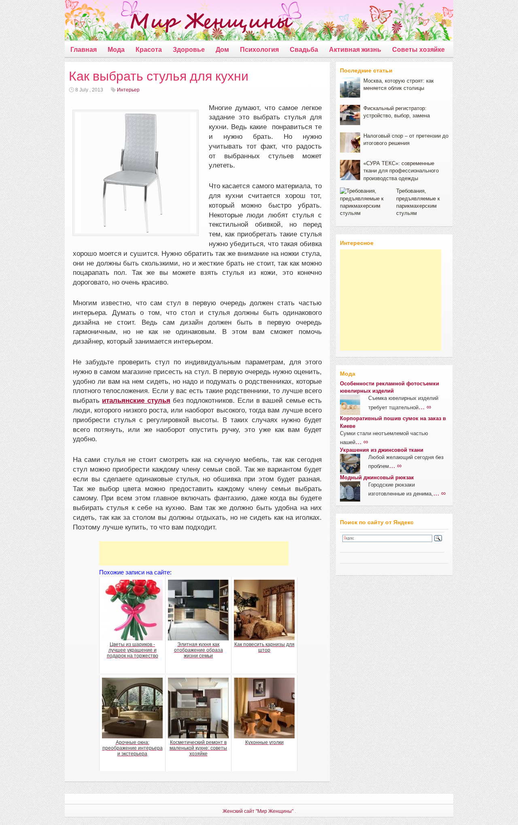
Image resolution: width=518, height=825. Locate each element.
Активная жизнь (355, 49)
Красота (149, 49)
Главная (83, 49)
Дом (222, 49)
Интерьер (128, 90)
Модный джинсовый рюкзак (377, 477)
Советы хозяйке (418, 49)
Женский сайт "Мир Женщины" (258, 811)
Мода (116, 49)
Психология (259, 49)
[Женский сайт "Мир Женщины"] (179, 22)
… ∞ (424, 406)
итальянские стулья (136, 400)
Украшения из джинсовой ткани (381, 450)
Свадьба (304, 49)
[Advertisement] (194, 553)
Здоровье (189, 49)
